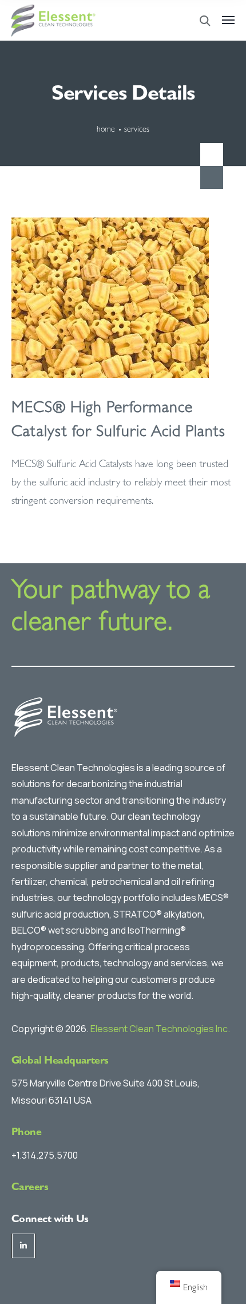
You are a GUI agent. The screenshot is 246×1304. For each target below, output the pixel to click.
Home (106, 130)
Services (136, 130)
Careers (29, 1188)
